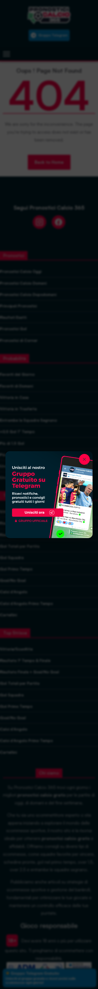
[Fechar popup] (84, 459)
